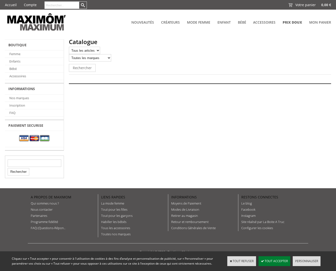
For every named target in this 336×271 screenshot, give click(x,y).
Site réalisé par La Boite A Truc (262, 222)
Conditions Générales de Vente (193, 228)
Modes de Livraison (185, 209)
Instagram (248, 215)
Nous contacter (42, 209)
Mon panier (320, 22)
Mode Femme (198, 22)
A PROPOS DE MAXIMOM (51, 197)
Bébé (242, 22)
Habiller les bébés (113, 222)
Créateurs (170, 22)
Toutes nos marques (116, 234)
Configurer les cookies (257, 228)
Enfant (224, 22)
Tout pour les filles (114, 209)
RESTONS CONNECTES (259, 197)
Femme (14, 54)
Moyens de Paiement (186, 203)
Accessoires (264, 22)
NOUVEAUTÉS (142, 22)
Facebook (248, 209)
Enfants (14, 61)
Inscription (17, 105)
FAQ (12, 113)
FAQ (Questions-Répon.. (48, 228)
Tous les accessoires (115, 228)
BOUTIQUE (17, 45)
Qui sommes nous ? (45, 203)
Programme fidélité (44, 222)
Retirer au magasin (184, 215)
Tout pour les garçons (117, 215)
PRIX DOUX (292, 22)
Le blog (246, 203)
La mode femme (112, 203)
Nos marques (19, 98)
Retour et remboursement (190, 222)
